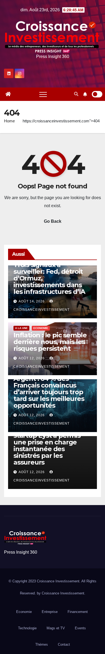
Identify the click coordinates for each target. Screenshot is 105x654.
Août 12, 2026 (32, 358)
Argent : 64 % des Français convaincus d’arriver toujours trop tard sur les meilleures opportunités (48, 392)
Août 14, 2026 (32, 301)
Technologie (27, 628)
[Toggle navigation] (43, 94)
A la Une (21, 328)
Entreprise (50, 612)
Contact (64, 644)
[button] (76, 94)
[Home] (8, 94)
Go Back (52, 221)
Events (80, 628)
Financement (78, 612)
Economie (40, 328)
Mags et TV (56, 628)
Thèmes (41, 644)
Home (9, 121)
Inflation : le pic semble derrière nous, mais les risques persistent (50, 341)
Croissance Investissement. (63, 593)
